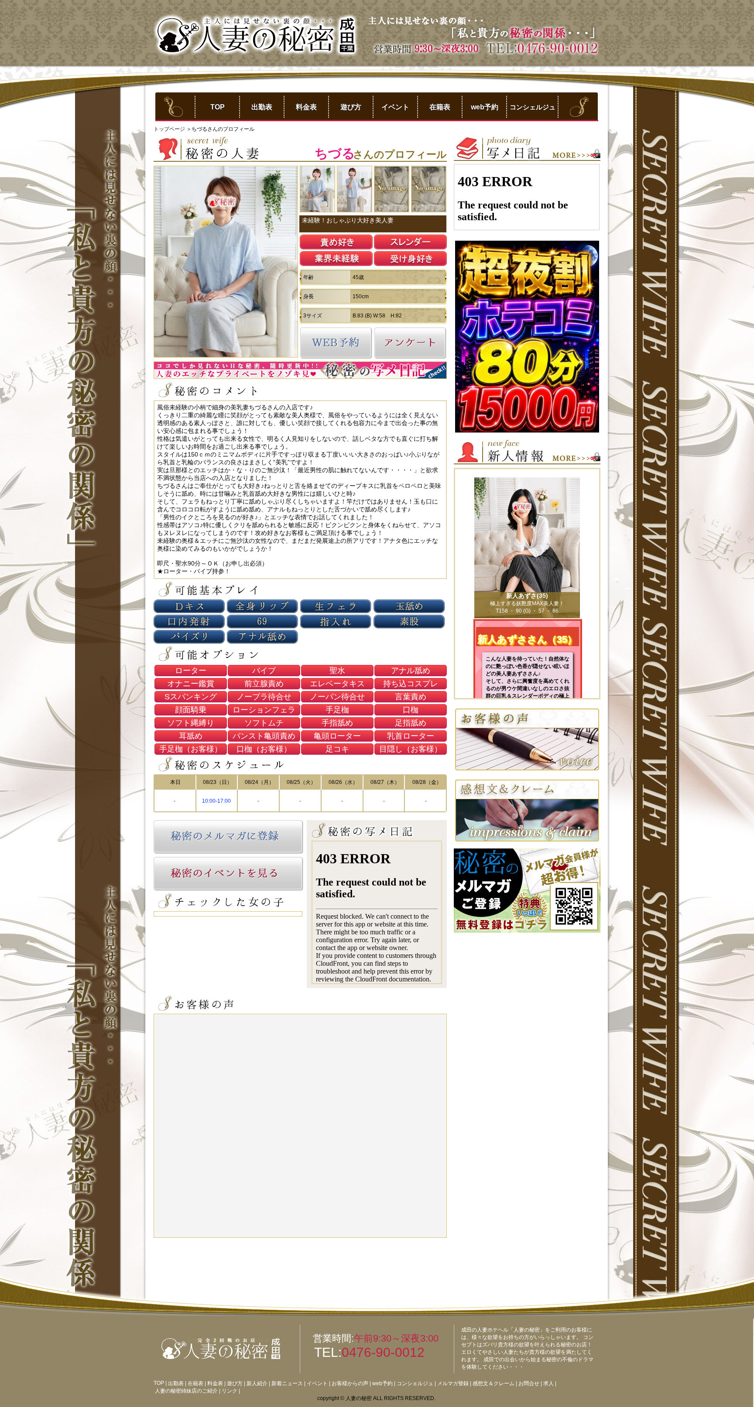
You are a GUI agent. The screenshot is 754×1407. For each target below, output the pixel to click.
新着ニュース (287, 1383)
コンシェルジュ (532, 107)
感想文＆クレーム (493, 1383)
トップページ (170, 129)
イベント (395, 107)
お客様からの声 (350, 1383)
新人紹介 (257, 1383)
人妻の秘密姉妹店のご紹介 (186, 1391)
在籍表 (439, 107)
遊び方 (350, 107)
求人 (548, 1383)
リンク (229, 1391)
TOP (217, 107)
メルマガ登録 (453, 1383)
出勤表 (261, 107)
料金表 (306, 107)
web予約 (484, 107)
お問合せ (528, 1383)
